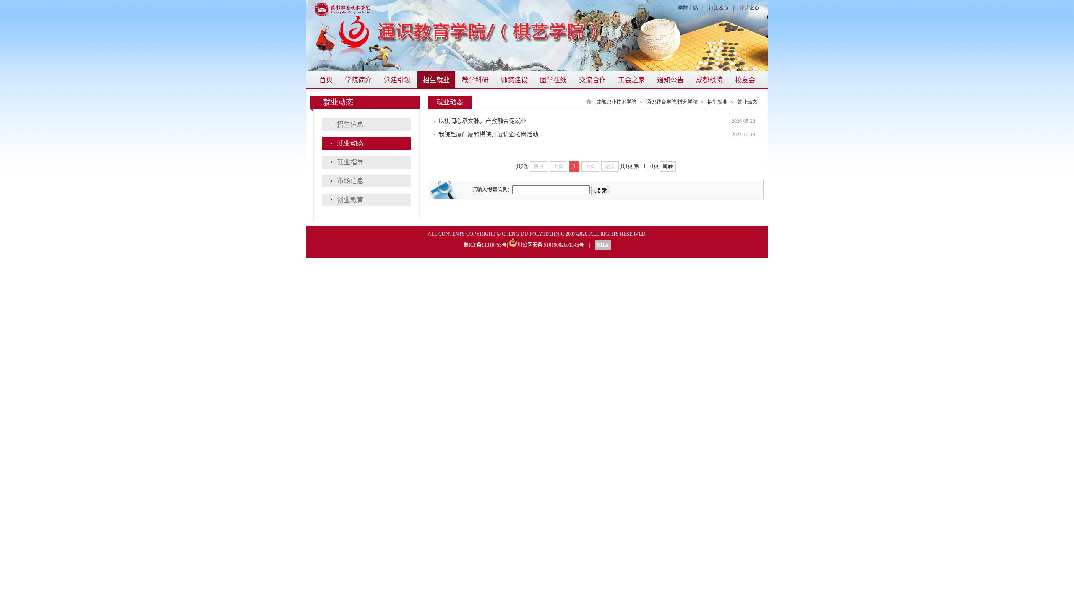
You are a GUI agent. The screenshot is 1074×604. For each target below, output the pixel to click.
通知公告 (670, 79)
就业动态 (747, 102)
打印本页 (719, 8)
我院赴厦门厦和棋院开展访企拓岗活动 (488, 134)
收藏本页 (749, 8)
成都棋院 (709, 79)
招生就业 (436, 79)
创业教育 (350, 199)
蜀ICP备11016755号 (485, 245)
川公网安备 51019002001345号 (550, 244)
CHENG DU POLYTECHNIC (533, 234)
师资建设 (514, 79)
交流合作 (592, 79)
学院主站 (688, 8)
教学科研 (475, 79)
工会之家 (631, 79)
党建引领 (397, 79)
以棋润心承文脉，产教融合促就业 (482, 121)
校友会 (745, 79)
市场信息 (350, 181)
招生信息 (350, 124)
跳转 (668, 166)
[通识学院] (537, 35)
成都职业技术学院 (616, 102)
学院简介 (358, 79)
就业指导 (350, 162)
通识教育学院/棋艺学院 (672, 102)
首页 (326, 79)
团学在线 (553, 79)
